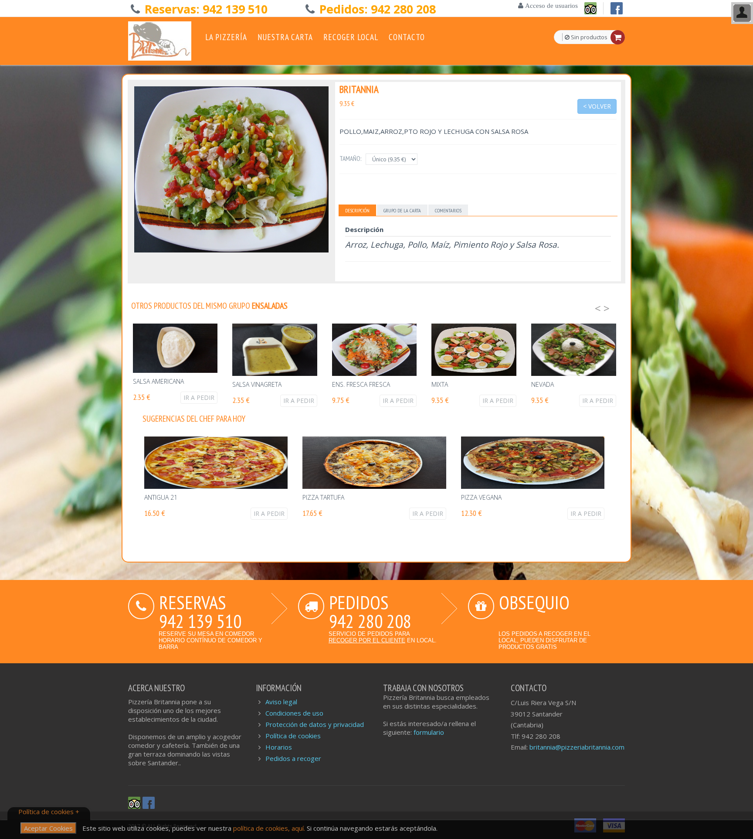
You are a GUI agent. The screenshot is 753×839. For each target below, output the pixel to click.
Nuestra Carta (285, 37)
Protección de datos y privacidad (314, 724)
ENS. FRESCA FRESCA (361, 384)
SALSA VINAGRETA (257, 384)
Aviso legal (281, 701)
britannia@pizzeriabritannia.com (576, 747)
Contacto (407, 37)
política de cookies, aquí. (270, 828)
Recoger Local (350, 37)
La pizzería (226, 37)
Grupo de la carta (402, 210)
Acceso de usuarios (550, 5)
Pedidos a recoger (293, 758)
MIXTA (439, 384)
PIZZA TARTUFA (323, 497)
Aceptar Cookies (48, 828)
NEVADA (542, 384)
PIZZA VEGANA (481, 497)
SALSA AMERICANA (158, 381)
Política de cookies (293, 735)
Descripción (357, 210)
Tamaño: (350, 158)
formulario (429, 732)
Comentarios (448, 210)
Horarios (278, 747)
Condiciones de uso (294, 713)
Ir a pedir (198, 397)
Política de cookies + (48, 811)
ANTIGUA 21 (160, 497)
